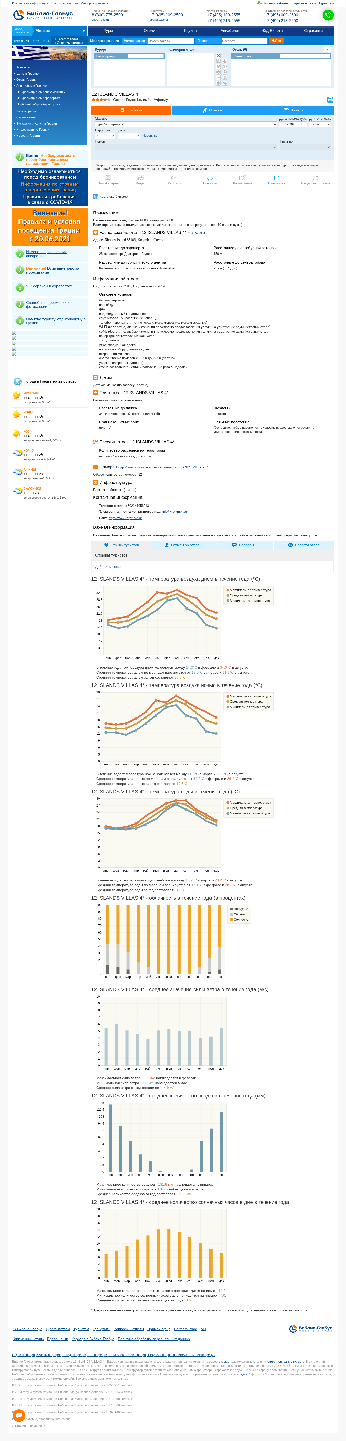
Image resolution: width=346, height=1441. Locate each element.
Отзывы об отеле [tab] (185, 545)
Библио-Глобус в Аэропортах (39, 104)
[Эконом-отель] (218, 83)
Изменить (150, 136)
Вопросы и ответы (129, 1329)
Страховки (313, 30)
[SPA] (218, 66)
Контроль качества (64, 3)
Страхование (26, 117)
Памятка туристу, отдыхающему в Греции (56, 321)
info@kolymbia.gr (175, 511)
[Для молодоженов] (225, 83)
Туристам (326, 3)
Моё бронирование (94, 3)
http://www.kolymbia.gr (125, 518)
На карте (196, 232)
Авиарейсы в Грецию (31, 86)
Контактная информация (30, 3)
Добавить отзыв (108, 566)
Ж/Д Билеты (272, 30)
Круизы (190, 30)
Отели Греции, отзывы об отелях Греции (116, 1355)
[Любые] (218, 55)
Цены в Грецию (27, 73)
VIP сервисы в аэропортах (49, 286)
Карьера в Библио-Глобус (93, 1339)
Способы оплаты (70, 43)
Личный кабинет (276, 3)
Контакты (23, 67)
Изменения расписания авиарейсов (46, 254)
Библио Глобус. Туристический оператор (43, 15)
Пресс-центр (57, 1339)
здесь (243, 1374)
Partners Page (185, 1329)
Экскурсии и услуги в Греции (36, 123)
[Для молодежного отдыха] (225, 77)
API (203, 1329)
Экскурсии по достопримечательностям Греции (181, 1355)
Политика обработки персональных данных (154, 1339)
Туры (108, 30)
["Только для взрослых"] (218, 77)
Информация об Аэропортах (39, 98)
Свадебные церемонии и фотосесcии (47, 304)
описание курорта (291, 1361)
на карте (269, 1361)
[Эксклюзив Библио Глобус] (225, 72)
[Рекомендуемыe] (225, 60)
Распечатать (330, 100)
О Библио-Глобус (27, 1329)
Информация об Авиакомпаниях (41, 92)
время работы (101, 19)
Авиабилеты (231, 30)
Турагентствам (304, 3)
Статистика (276, 183)
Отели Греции (26, 79)
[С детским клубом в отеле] (225, 66)
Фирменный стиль (28, 1339)
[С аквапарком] (218, 60)
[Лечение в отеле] (218, 72)
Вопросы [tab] (246, 545)
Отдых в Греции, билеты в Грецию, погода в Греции (49, 1355)
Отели (149, 30)
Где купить (101, 1329)
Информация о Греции (32, 129)
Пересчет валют (67, 38)
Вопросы (210, 183)
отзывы (224, 1361)
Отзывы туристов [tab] (125, 545)
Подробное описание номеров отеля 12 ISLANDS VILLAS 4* (162, 467)
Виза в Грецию (26, 111)
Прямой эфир (158, 1329)
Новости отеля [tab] (307, 545)
